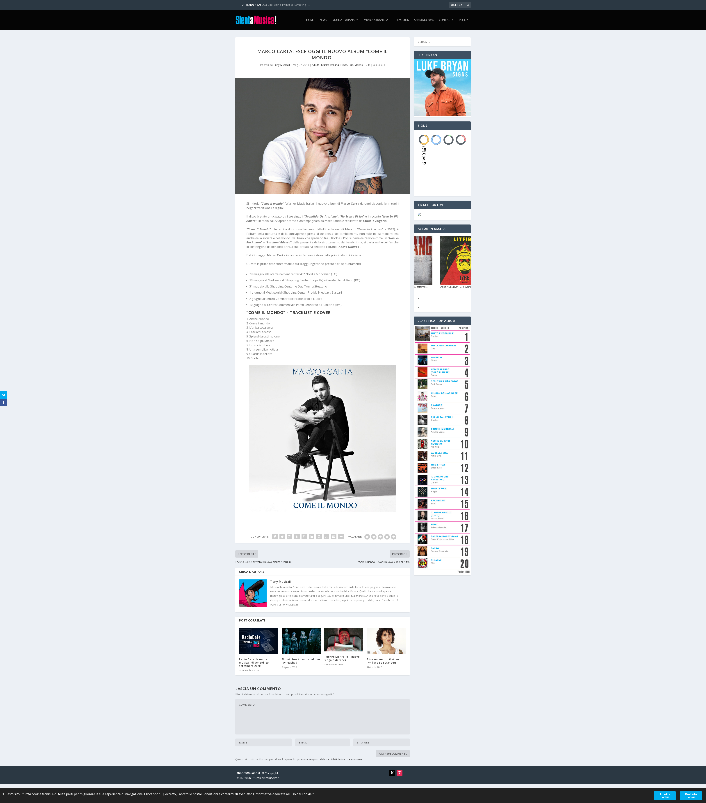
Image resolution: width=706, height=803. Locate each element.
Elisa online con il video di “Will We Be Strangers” (384, 661)
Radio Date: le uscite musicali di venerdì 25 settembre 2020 (254, 663)
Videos (359, 65)
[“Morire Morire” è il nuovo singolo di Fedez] (343, 639)
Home (310, 20)
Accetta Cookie (665, 795)
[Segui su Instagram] (399, 773)
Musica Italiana (343, 20)
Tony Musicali (281, 65)
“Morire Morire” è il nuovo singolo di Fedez (342, 658)
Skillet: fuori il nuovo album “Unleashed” (301, 661)
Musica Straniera (376, 20)
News (323, 20)
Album (316, 65)
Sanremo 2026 (423, 20)
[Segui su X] (392, 773)
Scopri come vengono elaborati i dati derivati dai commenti (328, 759)
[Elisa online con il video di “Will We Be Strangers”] (386, 641)
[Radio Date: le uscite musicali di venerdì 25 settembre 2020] (258, 641)
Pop (351, 65)
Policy (463, 20)
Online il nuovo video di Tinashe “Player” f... (287, 4)
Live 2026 (403, 20)
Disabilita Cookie (691, 795)
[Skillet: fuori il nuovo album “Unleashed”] (301, 641)
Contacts (446, 20)
